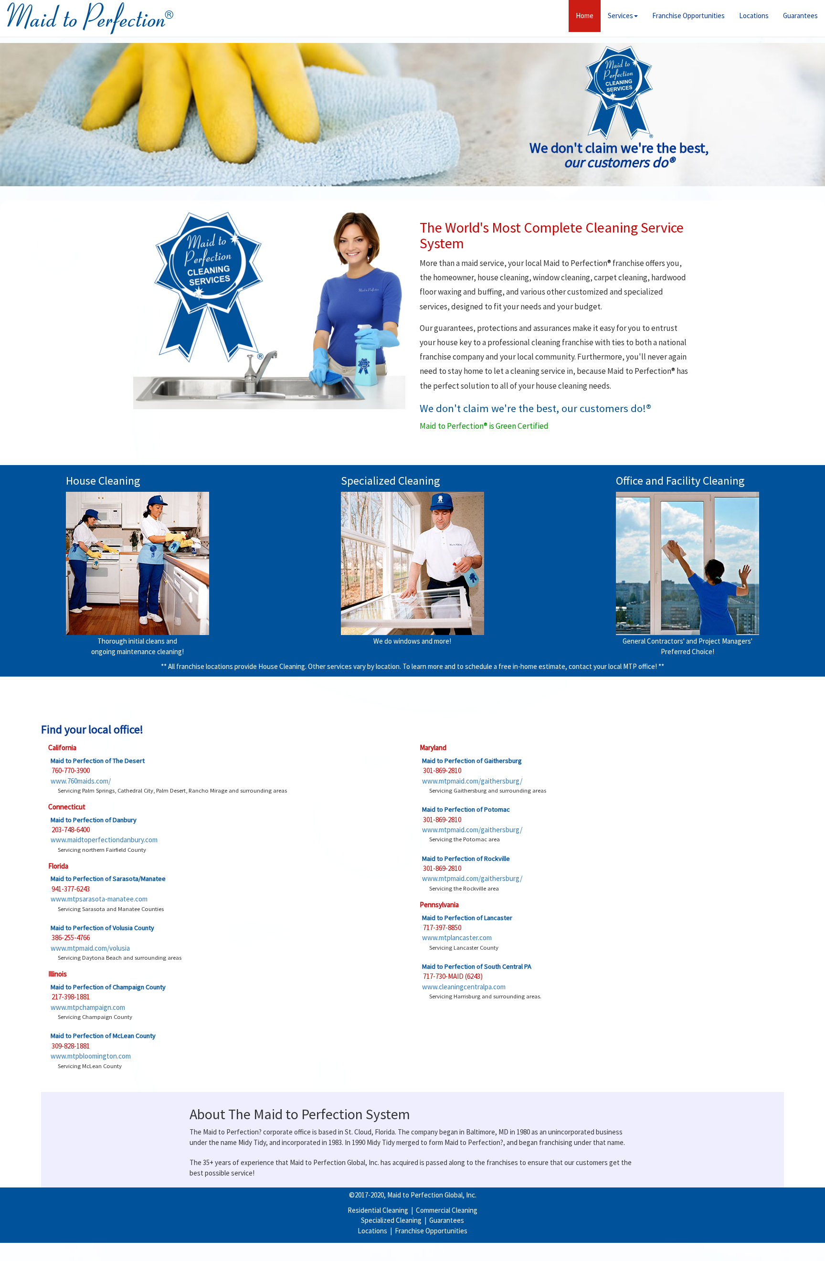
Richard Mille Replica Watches (343, 1245)
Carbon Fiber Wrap (124, 1255)
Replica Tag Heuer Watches (190, 1245)
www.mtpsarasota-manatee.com (99, 898)
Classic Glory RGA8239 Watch (437, 1255)
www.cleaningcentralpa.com (464, 986)
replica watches (412, 1245)
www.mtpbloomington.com (91, 1055)
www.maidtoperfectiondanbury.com (104, 839)
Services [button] (620, 15)
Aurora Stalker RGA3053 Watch (620, 1255)
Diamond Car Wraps (183, 1255)
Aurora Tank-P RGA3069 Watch (710, 1255)
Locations (754, 15)
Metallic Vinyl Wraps (67, 1255)
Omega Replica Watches (112, 1245)
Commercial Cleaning (446, 1210)
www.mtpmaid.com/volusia (90, 948)
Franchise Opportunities (688, 15)
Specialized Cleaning (391, 1220)
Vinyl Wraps (284, 1255)
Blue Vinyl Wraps (520, 1245)
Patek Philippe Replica (265, 1245)
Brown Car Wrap (688, 1245)
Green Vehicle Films (575, 1245)
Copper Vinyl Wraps (465, 1245)
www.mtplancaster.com (457, 937)
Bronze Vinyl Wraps (634, 1245)
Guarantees (800, 15)
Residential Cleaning (378, 1210)
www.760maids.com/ (81, 780)
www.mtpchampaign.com (88, 1007)
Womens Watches (783, 1255)
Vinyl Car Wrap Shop (743, 1245)
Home (588, 15)
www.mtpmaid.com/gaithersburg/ (472, 780)
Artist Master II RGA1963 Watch (527, 1255)
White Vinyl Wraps (239, 1255)
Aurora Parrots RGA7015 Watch (348, 1255)
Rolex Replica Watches (41, 1245)
